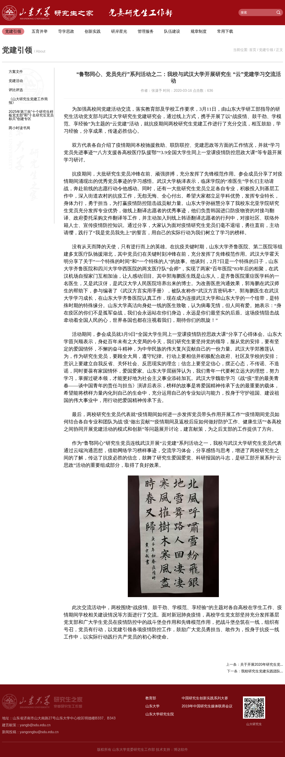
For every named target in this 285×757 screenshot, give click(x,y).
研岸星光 (119, 31)
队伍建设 (172, 31)
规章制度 (199, 31)
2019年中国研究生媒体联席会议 (207, 706)
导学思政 (66, 31)
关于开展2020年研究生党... (261, 664)
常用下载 (225, 31)
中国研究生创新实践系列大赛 (205, 698)
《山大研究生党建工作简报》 (28, 100)
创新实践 (93, 31)
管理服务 (146, 31)
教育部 (150, 698)
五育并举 (40, 31)
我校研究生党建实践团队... (262, 671)
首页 (252, 50)
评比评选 (16, 90)
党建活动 (16, 81)
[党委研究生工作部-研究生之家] (47, 19)
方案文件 (16, 71)
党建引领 (13, 31)
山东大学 (152, 706)
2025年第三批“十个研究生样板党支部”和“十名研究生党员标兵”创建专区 (31, 115)
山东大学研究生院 (159, 714)
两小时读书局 (19, 128)
